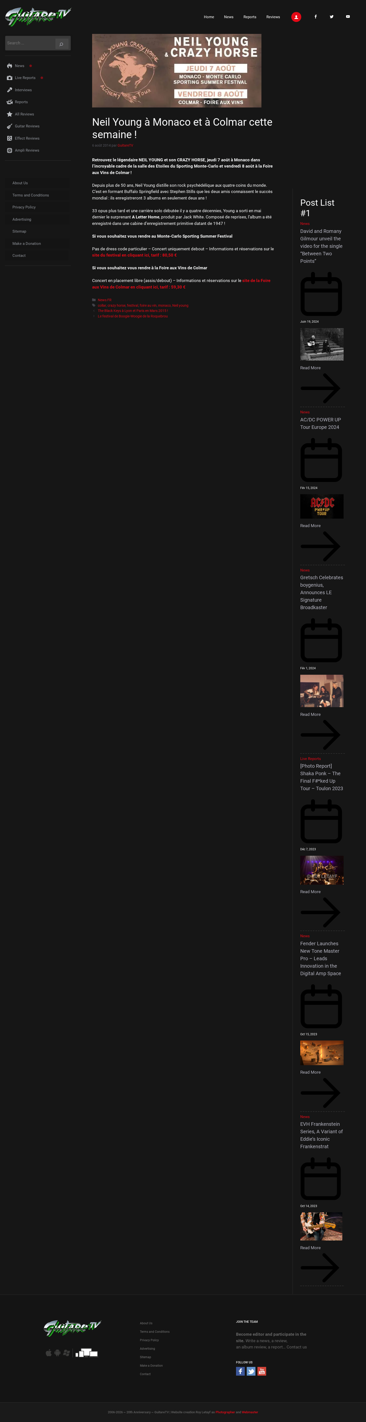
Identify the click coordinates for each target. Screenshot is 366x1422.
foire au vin (148, 305)
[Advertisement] (324, 110)
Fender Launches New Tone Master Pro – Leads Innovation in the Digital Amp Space (320, 958)
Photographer (225, 1412)
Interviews (23, 90)
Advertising (21, 219)
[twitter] (251, 1374)
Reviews (273, 17)
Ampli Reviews (27, 150)
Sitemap (19, 231)
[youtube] (261, 1374)
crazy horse (116, 305)
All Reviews (24, 114)
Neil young (180, 305)
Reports (250, 17)
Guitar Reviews (27, 126)
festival (132, 305)
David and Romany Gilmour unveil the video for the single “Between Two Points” (321, 246)
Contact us (297, 1346)
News (229, 17)
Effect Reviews (27, 138)
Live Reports (25, 78)
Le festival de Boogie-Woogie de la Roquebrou (133, 316)
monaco (164, 305)
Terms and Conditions (30, 195)
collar (102, 305)
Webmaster (250, 1412)
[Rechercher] (62, 44)
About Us (20, 183)
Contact (19, 255)
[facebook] (240, 1374)
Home (209, 17)
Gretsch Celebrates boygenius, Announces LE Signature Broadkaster (321, 592)
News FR (105, 300)
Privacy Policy (24, 207)
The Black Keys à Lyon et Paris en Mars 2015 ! (133, 311)
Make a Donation (26, 243)
